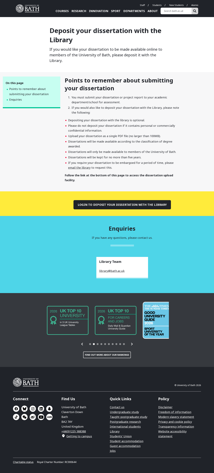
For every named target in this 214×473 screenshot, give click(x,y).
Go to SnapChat (49, 409)
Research (78, 11)
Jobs (113, 451)
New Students (176, 5)
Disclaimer (165, 407)
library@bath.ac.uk (112, 271)
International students (125, 426)
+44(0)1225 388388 (73, 431)
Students (157, 5)
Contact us (117, 407)
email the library (79, 167)
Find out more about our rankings (107, 354)
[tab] (90, 344)
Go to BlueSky (24, 409)
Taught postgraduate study (128, 417)
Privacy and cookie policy (175, 422)
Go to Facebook (16, 409)
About (153, 11)
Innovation (98, 11)
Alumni (194, 5)
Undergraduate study (124, 412)
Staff (142, 5)
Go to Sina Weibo (33, 417)
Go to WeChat (24, 417)
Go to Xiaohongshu (49, 417)
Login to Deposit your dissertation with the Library (122, 205)
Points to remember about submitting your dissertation (29, 91)
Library (115, 431)
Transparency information (176, 426)
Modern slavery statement (176, 417)
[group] (66, 320)
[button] (82, 344)
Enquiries (15, 99)
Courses (62, 11)
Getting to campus (79, 436)
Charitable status (23, 462)
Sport (115, 11)
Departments (134, 11)
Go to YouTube (41, 417)
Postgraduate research (125, 422)
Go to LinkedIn (41, 409)
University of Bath (29, 8)
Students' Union (121, 436)
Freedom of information (174, 412)
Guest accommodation (125, 446)
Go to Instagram (33, 409)
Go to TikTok (16, 417)
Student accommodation (126, 441)
